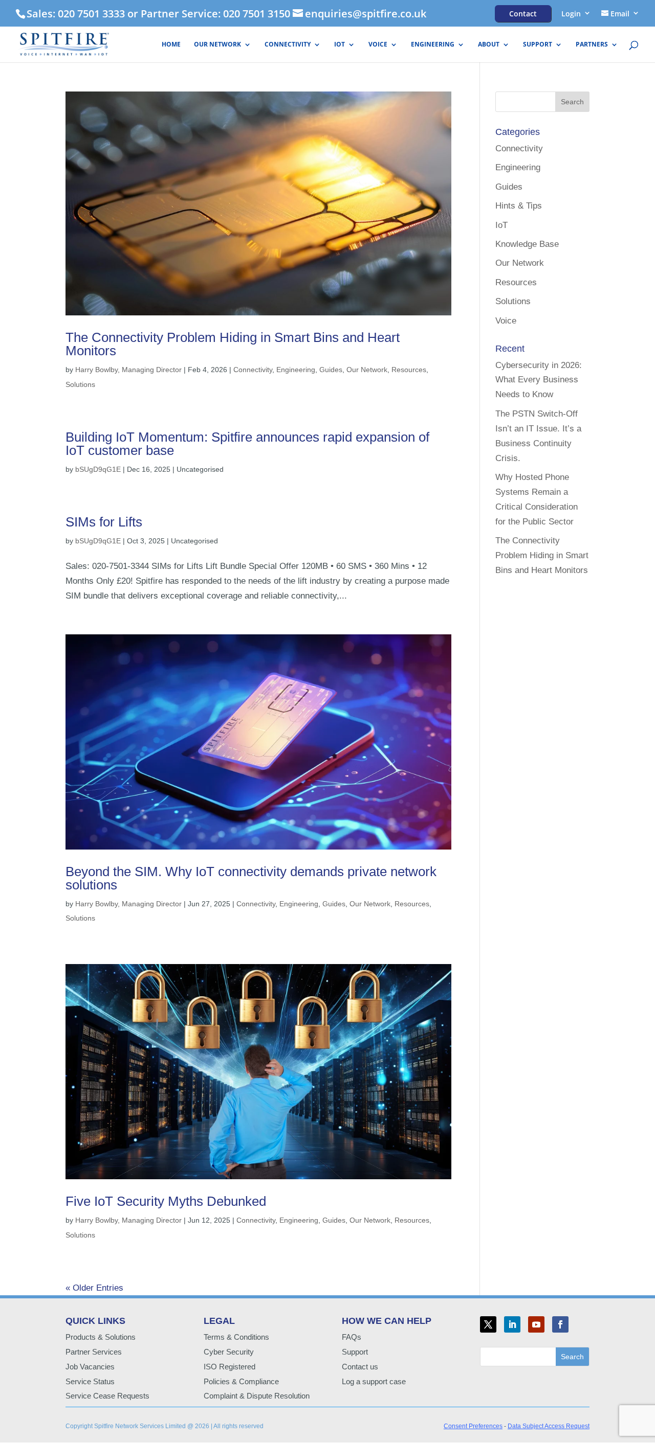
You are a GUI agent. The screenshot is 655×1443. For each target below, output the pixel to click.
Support (537, 45)
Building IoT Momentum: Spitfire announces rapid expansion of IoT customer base (247, 443)
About (488, 45)
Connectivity (288, 45)
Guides (330, 369)
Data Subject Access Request (549, 1426)
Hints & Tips (518, 206)
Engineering (432, 45)
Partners (592, 45)
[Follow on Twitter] (488, 1324)
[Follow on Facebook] (560, 1324)
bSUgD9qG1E (98, 469)
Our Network (217, 45)
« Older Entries (94, 1288)
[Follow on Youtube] (536, 1324)
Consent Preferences (473, 1426)
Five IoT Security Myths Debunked (166, 1201)
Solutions (80, 384)
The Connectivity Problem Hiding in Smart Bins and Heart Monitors (233, 344)
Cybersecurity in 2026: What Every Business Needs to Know (538, 380)
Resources (408, 369)
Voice (377, 45)
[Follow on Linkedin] (512, 1324)
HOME (171, 45)
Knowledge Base (527, 244)
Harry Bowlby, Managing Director (128, 369)
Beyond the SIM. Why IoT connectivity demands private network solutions (251, 878)
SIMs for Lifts (104, 522)
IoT (339, 45)
